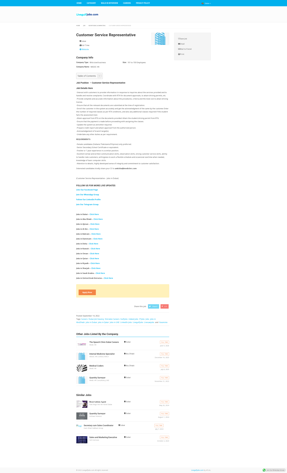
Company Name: (83, 67)
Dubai (206, 3)
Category (91, 3)
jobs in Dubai (91, 322)
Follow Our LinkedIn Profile (88, 199)
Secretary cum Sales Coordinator (98, 425)
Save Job (183, 38)
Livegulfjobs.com (197, 470)
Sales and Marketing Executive (103, 437)
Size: (125, 62)
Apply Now (87, 292)
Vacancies (163, 322)
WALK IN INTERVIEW (109, 3)
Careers (127, 3)
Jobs (147, 319)
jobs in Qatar (103, 322)
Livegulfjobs (138, 322)
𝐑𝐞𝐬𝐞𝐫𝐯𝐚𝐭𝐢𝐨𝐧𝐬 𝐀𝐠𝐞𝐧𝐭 (97, 402)
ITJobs (142, 319)
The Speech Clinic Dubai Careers (104, 342)
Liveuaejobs (149, 322)
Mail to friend (185, 49)
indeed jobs (133, 319)
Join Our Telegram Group (87, 204)
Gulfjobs (124, 319)
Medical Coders (96, 366)
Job (84, 25)
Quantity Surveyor (97, 377)
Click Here (94, 214)
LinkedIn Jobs (126, 322)
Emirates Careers (112, 319)
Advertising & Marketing (97, 25)
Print (182, 54)
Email (182, 44)
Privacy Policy (143, 3)
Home (79, 3)
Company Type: (82, 62)
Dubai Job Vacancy (96, 319)
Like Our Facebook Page (87, 190)
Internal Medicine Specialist (102, 354)
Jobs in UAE (114, 322)
